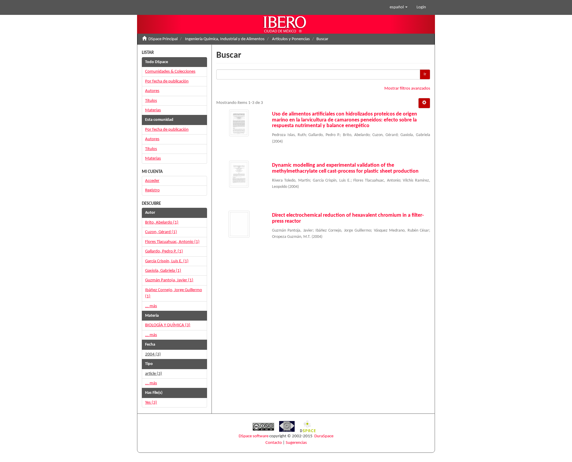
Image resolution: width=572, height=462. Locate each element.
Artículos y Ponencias (291, 39)
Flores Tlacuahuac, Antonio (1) (172, 242)
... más (151, 306)
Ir (425, 74)
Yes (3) (151, 402)
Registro (152, 190)
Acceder (152, 181)
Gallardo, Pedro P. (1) (164, 251)
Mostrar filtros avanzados (407, 88)
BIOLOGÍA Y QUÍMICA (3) (167, 325)
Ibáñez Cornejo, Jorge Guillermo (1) (173, 293)
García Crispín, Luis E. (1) (167, 261)
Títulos (151, 101)
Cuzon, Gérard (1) (161, 232)
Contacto (273, 443)
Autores (152, 91)
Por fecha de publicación (167, 81)
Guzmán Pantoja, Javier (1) (169, 280)
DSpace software (253, 436)
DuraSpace (323, 436)
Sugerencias (296, 443)
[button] (398, 7)
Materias (153, 110)
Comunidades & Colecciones (170, 71)
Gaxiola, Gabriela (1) (163, 271)
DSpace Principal (163, 39)
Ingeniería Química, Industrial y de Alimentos (225, 39)
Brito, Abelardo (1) (161, 222)
